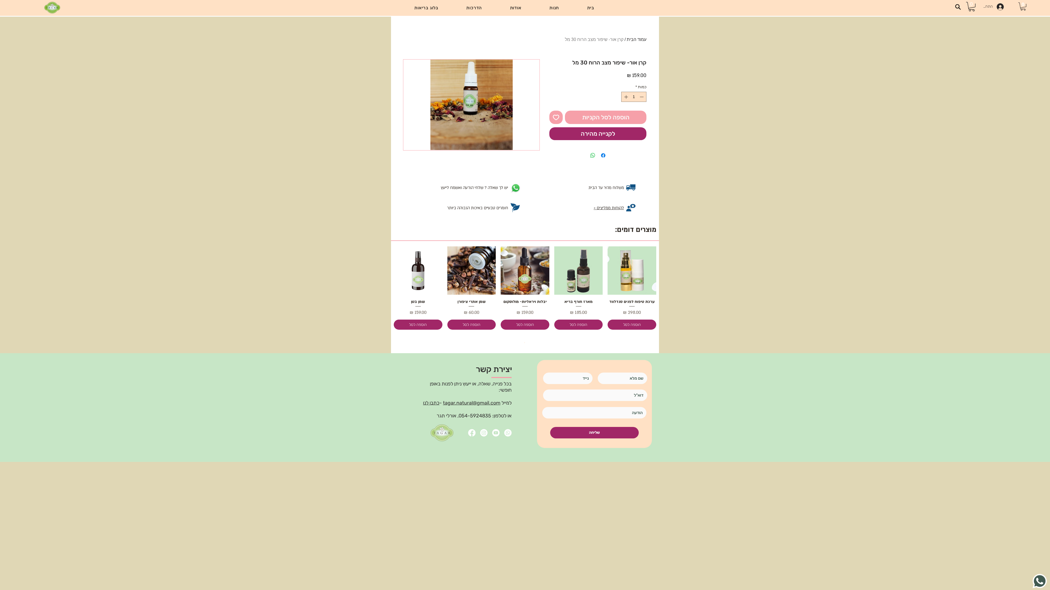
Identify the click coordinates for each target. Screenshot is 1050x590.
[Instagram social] (484, 432)
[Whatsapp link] (508, 432)
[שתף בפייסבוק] (603, 155)
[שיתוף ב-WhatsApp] (593, 155)
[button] (474, 7)
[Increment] (625, 97)
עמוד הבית (636, 39)
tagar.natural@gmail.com (471, 403)
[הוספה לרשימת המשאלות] (556, 117)
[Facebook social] (472, 432)
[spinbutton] (634, 97)
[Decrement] (642, 97)
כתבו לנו (431, 403)
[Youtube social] (496, 432)
